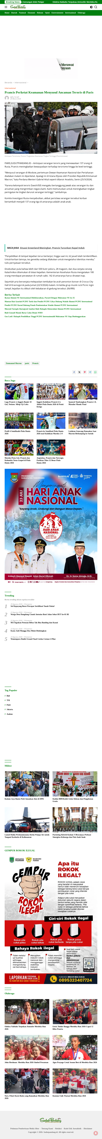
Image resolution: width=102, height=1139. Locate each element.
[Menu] (6, 7)
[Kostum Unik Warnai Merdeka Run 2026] (75, 1081)
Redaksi (58, 1129)
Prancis (35, 363)
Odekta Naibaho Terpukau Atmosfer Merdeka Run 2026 (47, 2)
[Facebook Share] (74, 372)
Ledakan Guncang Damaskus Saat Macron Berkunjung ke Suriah (82, 432)
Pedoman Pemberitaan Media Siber (24, 1129)
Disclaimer (88, 1129)
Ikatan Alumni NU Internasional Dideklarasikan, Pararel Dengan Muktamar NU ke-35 (40, 298)
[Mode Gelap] (91, 7)
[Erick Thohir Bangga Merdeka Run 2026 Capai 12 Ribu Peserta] (75, 1011)
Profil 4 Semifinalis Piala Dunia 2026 (17, 432)
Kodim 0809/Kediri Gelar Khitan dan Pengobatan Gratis (73, 800)
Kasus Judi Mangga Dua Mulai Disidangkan (28, 631)
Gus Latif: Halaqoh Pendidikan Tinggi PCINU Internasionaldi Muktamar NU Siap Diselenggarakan (45, 317)
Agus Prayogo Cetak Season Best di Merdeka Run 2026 (75, 1062)
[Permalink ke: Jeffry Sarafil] (7, 97)
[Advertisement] (51, 34)
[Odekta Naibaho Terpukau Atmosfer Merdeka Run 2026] (27, 1011)
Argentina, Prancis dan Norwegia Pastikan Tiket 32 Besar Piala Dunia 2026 (50, 460)
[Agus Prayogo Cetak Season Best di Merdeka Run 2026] (75, 1047)
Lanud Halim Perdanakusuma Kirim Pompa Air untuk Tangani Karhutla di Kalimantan (27, 836)
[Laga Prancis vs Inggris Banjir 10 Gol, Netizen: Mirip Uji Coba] (19, 391)
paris (27, 363)
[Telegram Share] (90, 372)
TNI (8, 700)
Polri (9, 705)
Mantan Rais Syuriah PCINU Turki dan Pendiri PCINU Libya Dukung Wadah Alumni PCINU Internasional (48, 302)
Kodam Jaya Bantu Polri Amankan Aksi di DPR (24, 799)
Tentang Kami (47, 1129)
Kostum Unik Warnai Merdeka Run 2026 (69, 1096)
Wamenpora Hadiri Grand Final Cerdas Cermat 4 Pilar (33, 639)
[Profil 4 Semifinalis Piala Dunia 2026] (19, 421)
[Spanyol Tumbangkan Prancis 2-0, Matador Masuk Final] (83, 391)
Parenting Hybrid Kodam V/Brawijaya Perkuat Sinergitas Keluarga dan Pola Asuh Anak (72, 836)
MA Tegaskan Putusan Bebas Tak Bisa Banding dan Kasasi (34, 623)
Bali (8, 696)
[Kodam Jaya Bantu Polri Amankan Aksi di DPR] (27, 783)
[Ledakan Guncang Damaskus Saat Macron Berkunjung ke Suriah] (83, 421)
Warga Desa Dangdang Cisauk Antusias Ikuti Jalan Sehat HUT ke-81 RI (40, 614)
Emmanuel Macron (14, 363)
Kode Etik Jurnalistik (72, 1129)
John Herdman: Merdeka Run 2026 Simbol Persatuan (26, 1062)
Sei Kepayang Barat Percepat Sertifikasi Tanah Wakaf (32, 606)
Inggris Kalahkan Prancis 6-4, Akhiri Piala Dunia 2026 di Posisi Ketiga (50, 404)
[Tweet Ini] (79, 372)
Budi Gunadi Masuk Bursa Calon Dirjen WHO (24, 313)
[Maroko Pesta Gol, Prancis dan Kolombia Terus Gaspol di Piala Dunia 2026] (19, 448)
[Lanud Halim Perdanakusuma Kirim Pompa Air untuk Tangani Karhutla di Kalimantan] (27, 819)
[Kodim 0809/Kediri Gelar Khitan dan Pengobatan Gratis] (75, 783)
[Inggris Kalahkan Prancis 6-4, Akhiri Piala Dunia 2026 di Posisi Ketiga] (51, 391)
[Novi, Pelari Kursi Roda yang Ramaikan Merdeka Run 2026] (27, 1081)
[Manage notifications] (96, 1133)
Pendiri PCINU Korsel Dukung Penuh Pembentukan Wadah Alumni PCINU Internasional (41, 305)
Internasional (10, 88)
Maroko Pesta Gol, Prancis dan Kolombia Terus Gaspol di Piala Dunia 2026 (17, 460)
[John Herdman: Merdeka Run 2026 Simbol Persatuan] (27, 1047)
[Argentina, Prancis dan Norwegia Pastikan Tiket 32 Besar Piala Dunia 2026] (51, 448)
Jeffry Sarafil (14, 97)
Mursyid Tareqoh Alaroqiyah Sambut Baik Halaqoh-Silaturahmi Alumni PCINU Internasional (43, 309)
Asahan (10, 714)
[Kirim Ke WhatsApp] (95, 372)
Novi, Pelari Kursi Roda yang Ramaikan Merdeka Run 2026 (27, 1097)
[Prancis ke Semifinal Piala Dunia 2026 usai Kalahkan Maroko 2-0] (51, 421)
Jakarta (10, 709)
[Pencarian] (95, 7)
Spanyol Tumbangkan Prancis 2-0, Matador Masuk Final (82, 403)
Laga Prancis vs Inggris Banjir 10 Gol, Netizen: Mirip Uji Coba (18, 403)
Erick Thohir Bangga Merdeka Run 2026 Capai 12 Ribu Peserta (73, 1028)
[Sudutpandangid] (18, 7)
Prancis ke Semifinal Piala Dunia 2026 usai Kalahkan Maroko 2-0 (50, 432)
